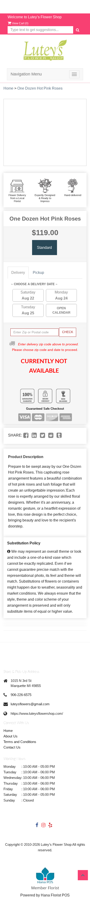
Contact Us (12, 747)
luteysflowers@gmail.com (30, 704)
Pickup (38, 273)
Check (67, 332)
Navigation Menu (26, 74)
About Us (10, 736)
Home (8, 88)
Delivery (18, 273)
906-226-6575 (21, 695)
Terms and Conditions (19, 742)
